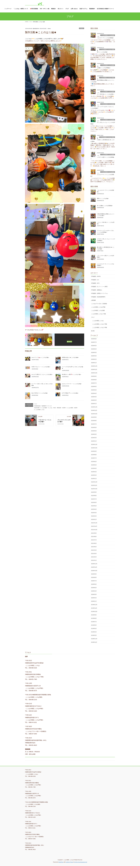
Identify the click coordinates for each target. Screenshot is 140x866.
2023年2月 (94, 475)
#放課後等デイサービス (46, 405)
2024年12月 (94, 407)
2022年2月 (94, 516)
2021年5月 (94, 546)
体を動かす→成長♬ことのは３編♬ (71, 374)
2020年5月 (94, 587)
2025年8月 (94, 379)
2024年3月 (94, 437)
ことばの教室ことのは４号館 (98, 313)
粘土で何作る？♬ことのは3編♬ (40, 393)
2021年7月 (94, 540)
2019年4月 (94, 632)
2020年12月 (94, 563)
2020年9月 (94, 574)
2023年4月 (94, 468)
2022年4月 (94, 509)
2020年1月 (94, 601)
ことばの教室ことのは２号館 (107, 77)
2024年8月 (94, 420)
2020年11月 (94, 567)
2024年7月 (94, 424)
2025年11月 (94, 369)
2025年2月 (94, 400)
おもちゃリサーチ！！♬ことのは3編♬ (72, 383)
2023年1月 (94, 478)
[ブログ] (31, 419)
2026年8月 (94, 338)
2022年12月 (94, 482)
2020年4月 (94, 591)
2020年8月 (94, 577)
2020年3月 (94, 594)
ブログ (81, 28)
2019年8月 (94, 618)
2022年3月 (94, 512)
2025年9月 (94, 376)
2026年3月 (94, 356)
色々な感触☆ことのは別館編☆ (105, 205)
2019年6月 (94, 625)
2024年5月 (94, 431)
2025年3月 (94, 396)
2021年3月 (94, 553)
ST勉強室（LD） (95, 279)
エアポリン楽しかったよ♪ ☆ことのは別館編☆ (102, 122)
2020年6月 (94, 584)
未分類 (92, 331)
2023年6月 (94, 461)
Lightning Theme (69, 862)
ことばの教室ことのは (98, 320)
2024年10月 (94, 413)
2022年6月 (94, 502)
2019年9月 (94, 615)
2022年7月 (94, 499)
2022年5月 (94, 505)
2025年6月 (94, 386)
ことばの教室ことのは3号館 (98, 307)
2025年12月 (94, 366)
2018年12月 (94, 638)
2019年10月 (94, 611)
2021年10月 (94, 529)
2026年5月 (94, 349)
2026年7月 (94, 342)
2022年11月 (94, 485)
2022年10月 (94, 488)
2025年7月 (94, 383)
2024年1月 (94, 441)
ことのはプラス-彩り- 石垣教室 (99, 303)
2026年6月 (94, 345)
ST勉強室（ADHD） (96, 276)
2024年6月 (94, 427)
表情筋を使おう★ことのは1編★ (70, 357)
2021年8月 (94, 536)
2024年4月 (94, 434)
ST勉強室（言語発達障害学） (98, 296)
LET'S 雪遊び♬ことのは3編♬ (70, 393)
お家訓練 (93, 300)
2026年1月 (94, 362)
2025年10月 (94, 373)
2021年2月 (94, 557)
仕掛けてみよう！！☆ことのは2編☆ (41, 366)
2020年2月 (94, 597)
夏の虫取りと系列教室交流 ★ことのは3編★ (102, 139)
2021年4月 (94, 550)
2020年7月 (94, 580)
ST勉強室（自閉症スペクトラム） (99, 293)
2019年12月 (94, 604)
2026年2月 (94, 359)
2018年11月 (94, 642)
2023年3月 (94, 471)
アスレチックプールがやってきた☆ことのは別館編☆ (102, 106)
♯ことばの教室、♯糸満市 (72, 407)
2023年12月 (94, 444)
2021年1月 (94, 560)
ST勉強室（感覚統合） (97, 290)
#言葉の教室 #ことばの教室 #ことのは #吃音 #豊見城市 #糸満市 (50, 407)
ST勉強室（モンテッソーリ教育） (99, 286)
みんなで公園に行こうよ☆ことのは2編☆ (42, 374)
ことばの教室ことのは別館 (107, 35)
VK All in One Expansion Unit (80, 862)
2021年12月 (94, 522)
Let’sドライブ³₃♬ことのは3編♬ (40, 357)
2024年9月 (94, 417)
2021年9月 (94, 533)
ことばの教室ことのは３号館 (107, 49)
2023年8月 (94, 454)
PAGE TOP (135, 838)
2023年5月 (94, 465)
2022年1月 (94, 519)
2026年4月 (94, 352)
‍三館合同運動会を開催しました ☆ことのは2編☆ (102, 80)
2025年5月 (94, 390)
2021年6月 (94, 543)
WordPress (61, 862)
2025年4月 (94, 393)
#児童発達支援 (37, 405)
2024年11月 (94, 410)
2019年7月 (94, 621)
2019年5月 (94, 628)
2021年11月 (94, 526)
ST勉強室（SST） (95, 283)
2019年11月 (94, 608)
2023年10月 (94, 448)
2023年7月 (94, 458)
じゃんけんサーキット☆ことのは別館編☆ (102, 174)
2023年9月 (94, 451)
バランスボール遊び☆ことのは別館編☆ (102, 157)
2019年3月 (94, 635)
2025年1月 (94, 403)
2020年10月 (94, 570)
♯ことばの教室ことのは (39, 409)
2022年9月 (94, 492)
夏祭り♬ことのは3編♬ (103, 198)
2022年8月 (94, 495)
